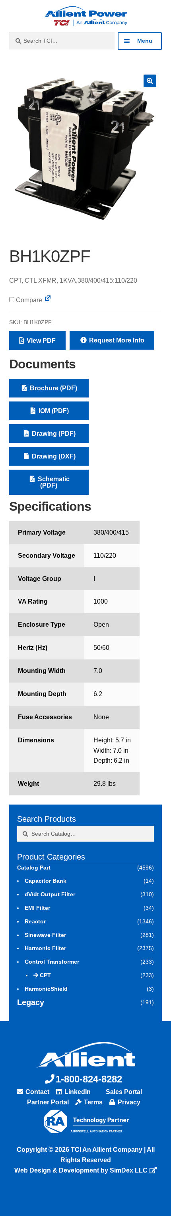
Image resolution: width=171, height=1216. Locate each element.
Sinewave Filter (45, 935)
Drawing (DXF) (53, 456)
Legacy (30, 1002)
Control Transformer (52, 961)
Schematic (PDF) (53, 482)
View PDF (40, 340)
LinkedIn (77, 1091)
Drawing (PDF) (53, 433)
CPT (45, 975)
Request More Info (115, 340)
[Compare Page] (48, 300)
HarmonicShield (46, 989)
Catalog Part (34, 867)
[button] (150, 81)
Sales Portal (123, 1091)
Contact (36, 1091)
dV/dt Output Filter (50, 894)
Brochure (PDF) (52, 388)
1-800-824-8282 (89, 1079)
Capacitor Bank (45, 881)
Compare (28, 300)
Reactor (35, 921)
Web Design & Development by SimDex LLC (81, 1170)
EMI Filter (37, 908)
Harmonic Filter (45, 948)
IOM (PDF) (53, 410)
